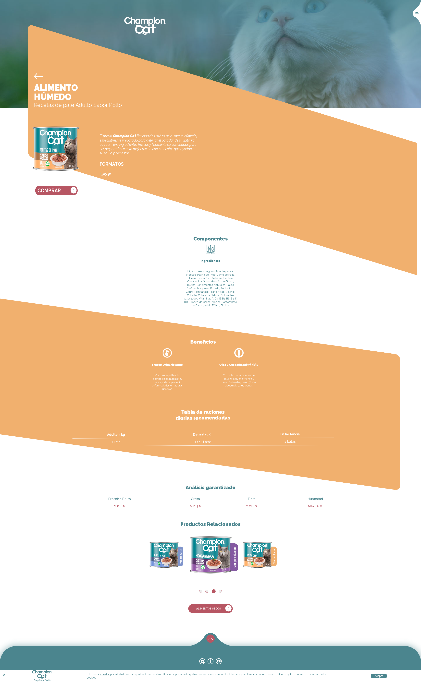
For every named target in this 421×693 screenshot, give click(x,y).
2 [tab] (206, 591)
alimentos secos (208, 608)
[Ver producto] (164, 554)
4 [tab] (220, 591)
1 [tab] (200, 591)
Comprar (49, 191)
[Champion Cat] (145, 25)
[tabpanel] (210, 554)
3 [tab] (214, 591)
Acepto (379, 676)
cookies (105, 674)
